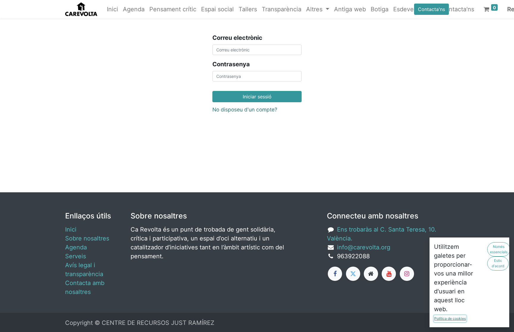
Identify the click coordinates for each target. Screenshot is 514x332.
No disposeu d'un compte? (244, 109)
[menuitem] (112, 9)
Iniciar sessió (257, 97)
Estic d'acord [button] (498, 263)
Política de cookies (450, 318)
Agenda (76, 247)
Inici (70, 229)
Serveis (75, 256)
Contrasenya (231, 64)
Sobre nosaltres (87, 238)
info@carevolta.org (363, 247)
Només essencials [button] (498, 249)
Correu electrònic (237, 37)
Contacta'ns (431, 9)
